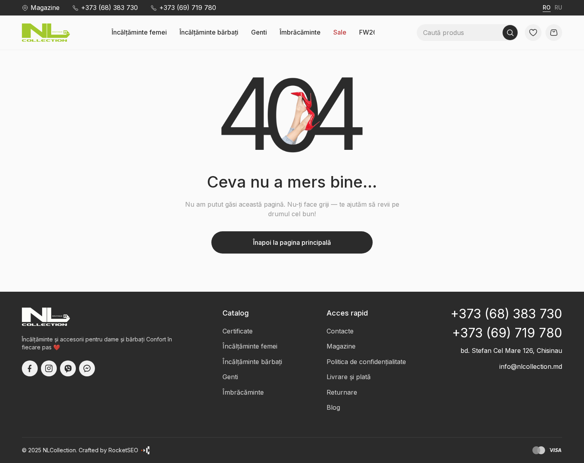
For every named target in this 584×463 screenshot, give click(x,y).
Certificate (237, 331)
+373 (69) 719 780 (187, 8)
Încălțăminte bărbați (209, 32)
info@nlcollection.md (530, 366)
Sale (339, 32)
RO (547, 7)
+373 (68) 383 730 (109, 8)
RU (558, 7)
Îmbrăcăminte (300, 32)
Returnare (342, 392)
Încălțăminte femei (139, 32)
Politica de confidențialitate (366, 362)
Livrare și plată (349, 377)
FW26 (368, 32)
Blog (333, 407)
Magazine (45, 8)
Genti (259, 32)
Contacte (340, 331)
